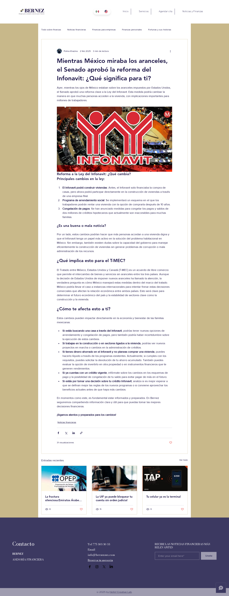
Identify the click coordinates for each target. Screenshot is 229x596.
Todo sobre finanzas (51, 29)
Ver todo (183, 460)
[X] (104, 567)
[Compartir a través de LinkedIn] (73, 432)
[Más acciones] (170, 51)
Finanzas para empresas (104, 29)
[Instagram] (97, 567)
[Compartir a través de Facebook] (58, 432)
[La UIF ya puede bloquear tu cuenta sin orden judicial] (114, 478)
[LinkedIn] (111, 567)
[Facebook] (90, 567)
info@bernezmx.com (101, 555)
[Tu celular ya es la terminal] (165, 478)
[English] (106, 11)
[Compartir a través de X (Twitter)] (65, 432)
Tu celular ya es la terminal (163, 496)
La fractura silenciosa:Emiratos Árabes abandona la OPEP (62, 498)
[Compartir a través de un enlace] (81, 432)
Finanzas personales (132, 29)
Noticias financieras (76, 29)
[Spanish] (97, 11)
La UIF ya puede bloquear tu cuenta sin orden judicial (114, 498)
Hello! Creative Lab (121, 591)
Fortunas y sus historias (159, 29)
